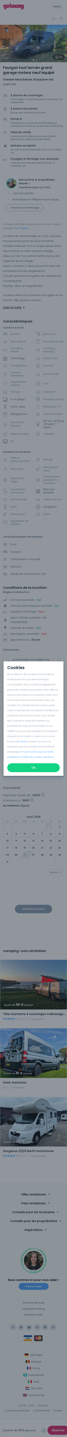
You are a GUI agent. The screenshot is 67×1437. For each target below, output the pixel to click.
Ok (33, 768)
